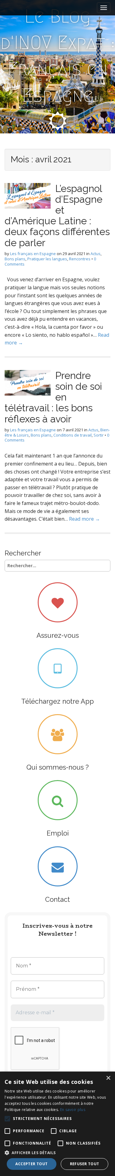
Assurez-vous (57, 635)
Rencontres (79, 259)
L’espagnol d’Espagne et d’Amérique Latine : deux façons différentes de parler (57, 215)
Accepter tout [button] (31, 1163)
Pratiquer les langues (47, 259)
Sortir (99, 435)
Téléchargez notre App (57, 701)
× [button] (108, 1078)
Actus (95, 253)
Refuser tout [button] (84, 1163)
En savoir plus (72, 1109)
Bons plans (15, 259)
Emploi (58, 833)
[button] (57, 1152)
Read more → (84, 518)
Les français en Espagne (33, 253)
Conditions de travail (72, 435)
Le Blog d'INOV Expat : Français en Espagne (57, 55)
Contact (57, 899)
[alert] (57, 1124)
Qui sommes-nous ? (57, 767)
